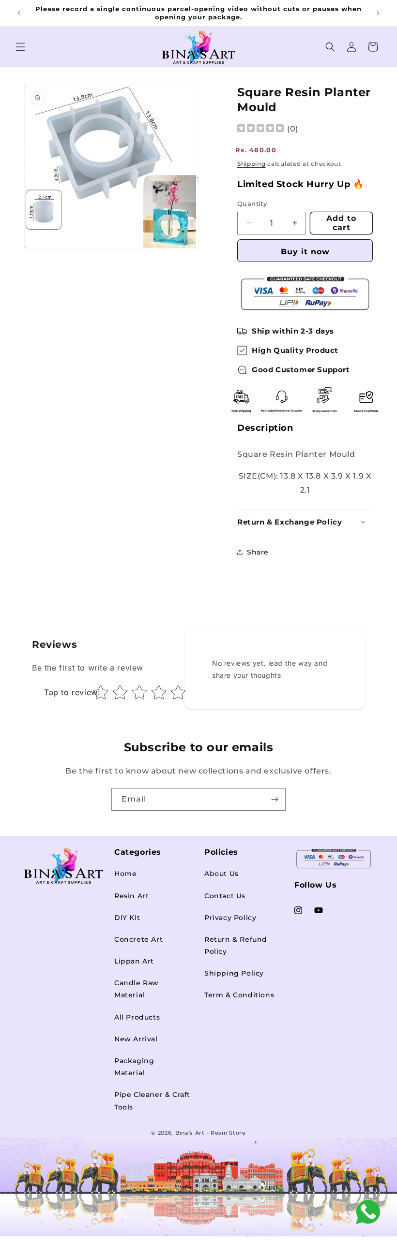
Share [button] (258, 552)
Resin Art (131, 895)
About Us (221, 873)
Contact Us (224, 895)
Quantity (252, 203)
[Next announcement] (378, 13)
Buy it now (305, 251)
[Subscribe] (274, 799)
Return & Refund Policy (235, 945)
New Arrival (136, 1039)
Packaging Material (134, 1066)
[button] (20, 47)
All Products (137, 1017)
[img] (260, 129)
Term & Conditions (239, 995)
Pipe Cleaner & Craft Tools (152, 1100)
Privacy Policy (230, 917)
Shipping (251, 163)
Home (125, 873)
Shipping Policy (234, 973)
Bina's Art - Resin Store (210, 1132)
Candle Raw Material (136, 988)
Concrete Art (138, 939)
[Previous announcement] (19, 13)
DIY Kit (127, 917)
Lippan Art (134, 961)
